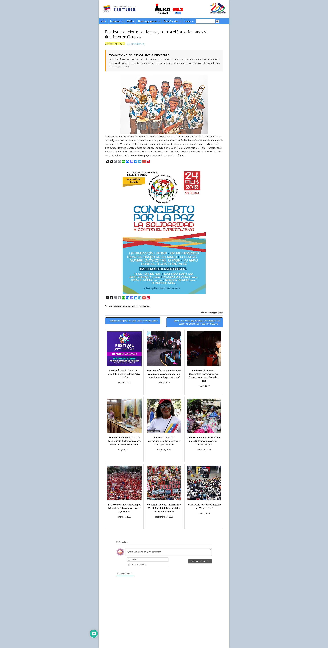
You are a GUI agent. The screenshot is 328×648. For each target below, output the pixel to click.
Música (130, 21)
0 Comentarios (135, 43)
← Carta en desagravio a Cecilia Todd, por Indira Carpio (132, 320)
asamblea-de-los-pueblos (125, 306)
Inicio (103, 21)
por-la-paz (144, 306)
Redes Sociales (171, 21)
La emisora (115, 21)
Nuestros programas (147, 21)
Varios (188, 21)
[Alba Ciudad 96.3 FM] (164, 9)
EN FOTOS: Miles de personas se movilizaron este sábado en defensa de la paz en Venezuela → (197, 322)
